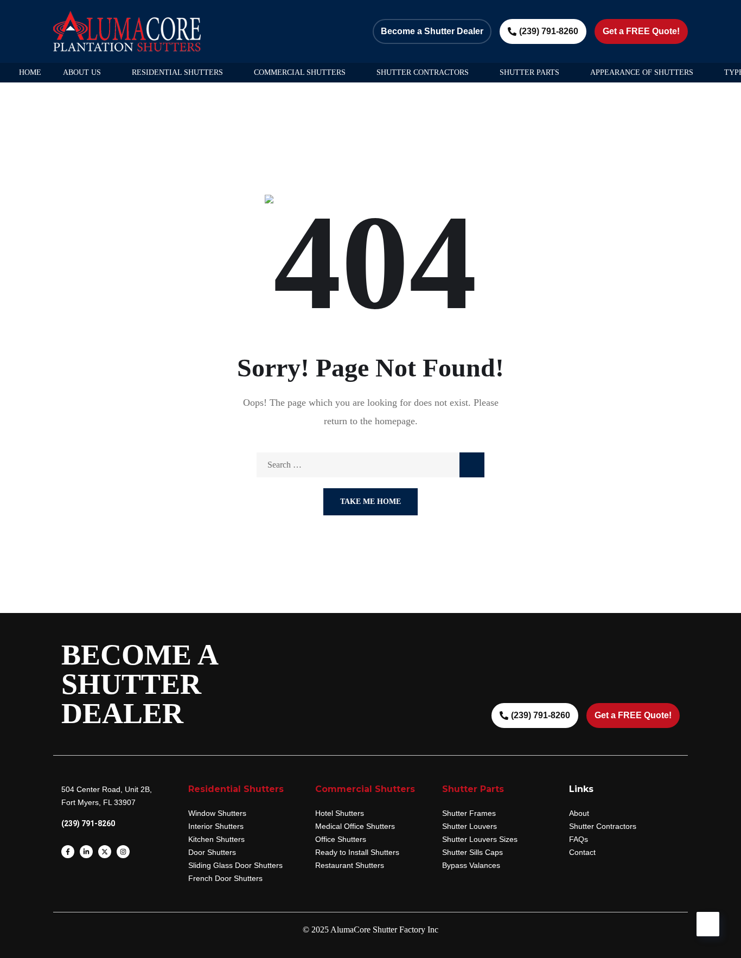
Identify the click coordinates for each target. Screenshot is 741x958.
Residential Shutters (177, 72)
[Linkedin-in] (86, 851)
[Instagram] (123, 851)
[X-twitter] (104, 851)
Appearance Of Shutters (641, 72)
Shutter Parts (529, 72)
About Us (82, 72)
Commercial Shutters (300, 72)
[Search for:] (370, 464)
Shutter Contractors (422, 72)
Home (30, 72)
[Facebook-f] (67, 851)
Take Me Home (370, 501)
